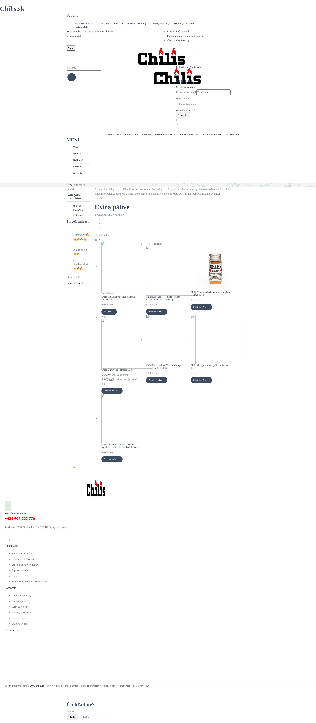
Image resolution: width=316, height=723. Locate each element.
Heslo (179, 98)
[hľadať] (71, 77)
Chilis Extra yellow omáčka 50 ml (117, 370)
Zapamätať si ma (187, 104)
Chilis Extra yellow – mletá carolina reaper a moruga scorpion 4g (163, 298)
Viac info (107, 312)
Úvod (70, 184)
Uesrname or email (186, 92)
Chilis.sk (12, 8)
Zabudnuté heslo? (185, 110)
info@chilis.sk (74, 36)
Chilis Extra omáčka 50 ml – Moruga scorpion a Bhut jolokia (163, 366)
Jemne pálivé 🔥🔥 (80, 251)
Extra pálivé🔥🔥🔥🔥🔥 (81, 237)
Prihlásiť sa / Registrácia (188, 67)
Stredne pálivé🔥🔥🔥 (80, 266)
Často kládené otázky (178, 40)
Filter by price (74, 277)
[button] (220, 49)
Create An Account (186, 87)
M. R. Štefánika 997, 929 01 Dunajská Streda (90, 31)
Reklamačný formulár (178, 31)
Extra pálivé (79, 215)
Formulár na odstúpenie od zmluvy (185, 36)
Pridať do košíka (155, 312)
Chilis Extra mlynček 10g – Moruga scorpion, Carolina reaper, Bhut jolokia (119, 445)
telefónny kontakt (15, 513)
